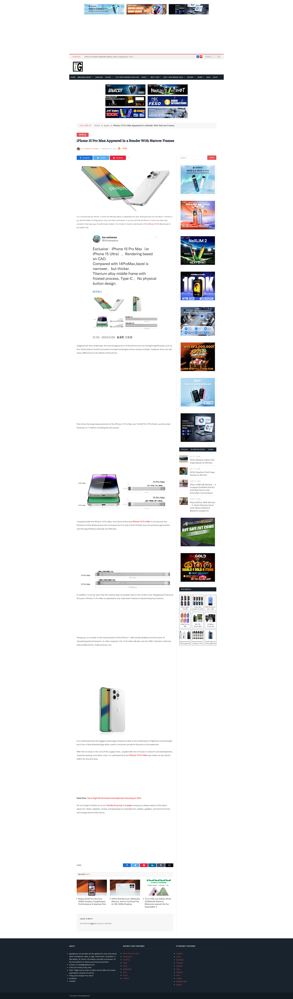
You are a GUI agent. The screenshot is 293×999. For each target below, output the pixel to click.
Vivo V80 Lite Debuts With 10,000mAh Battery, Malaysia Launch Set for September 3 (158, 902)
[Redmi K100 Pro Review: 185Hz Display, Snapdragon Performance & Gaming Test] (92, 888)
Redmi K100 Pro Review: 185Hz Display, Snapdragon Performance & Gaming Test (92, 901)
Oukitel (179, 978)
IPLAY (125, 975)
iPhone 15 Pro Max (142, 521)
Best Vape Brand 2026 (173, 77)
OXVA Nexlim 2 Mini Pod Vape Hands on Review (202, 461)
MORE (199, 77)
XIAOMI (210, 449)
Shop (215, 77)
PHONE (108, 77)
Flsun (178, 969)
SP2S (125, 972)
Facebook (73, 978)
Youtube (72, 981)
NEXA (125, 966)
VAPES (143, 77)
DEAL (208, 77)
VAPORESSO (127, 957)
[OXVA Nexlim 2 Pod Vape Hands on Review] (183, 471)
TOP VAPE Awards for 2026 (127, 77)
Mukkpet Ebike (181, 981)
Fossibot (179, 963)
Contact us (73, 965)
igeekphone (85, 996)
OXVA (125, 963)
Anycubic (179, 972)
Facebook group (114, 805)
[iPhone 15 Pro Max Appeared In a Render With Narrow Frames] (125, 187)
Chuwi (178, 957)
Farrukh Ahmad (91, 149)
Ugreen (179, 984)
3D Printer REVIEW (198, 449)
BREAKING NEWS (84, 77)
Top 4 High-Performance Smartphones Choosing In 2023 (114, 798)
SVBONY (179, 954)
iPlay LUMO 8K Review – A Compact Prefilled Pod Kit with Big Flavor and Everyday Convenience (203, 488)
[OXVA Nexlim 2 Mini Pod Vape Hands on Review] (183, 458)
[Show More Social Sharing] (128, 158)
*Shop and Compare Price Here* (81, 976)
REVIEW (190, 77)
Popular (184, 449)
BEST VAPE (155, 77)
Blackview (180, 960)
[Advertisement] (146, 34)
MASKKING (127, 969)
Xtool (178, 975)
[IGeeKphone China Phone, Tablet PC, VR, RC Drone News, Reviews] (78, 67)
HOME (72, 77)
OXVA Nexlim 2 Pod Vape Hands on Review (202, 473)
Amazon (99, 77)
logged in (93, 923)
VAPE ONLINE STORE (131, 954)
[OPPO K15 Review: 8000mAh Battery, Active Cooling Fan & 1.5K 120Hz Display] (125, 888)
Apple (82, 134)
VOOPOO (126, 960)
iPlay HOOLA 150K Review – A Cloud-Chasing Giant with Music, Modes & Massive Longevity (202, 506)
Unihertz (179, 966)
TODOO (126, 978)
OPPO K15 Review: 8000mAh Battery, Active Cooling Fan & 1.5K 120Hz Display (110, 57)
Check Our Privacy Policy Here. (80, 967)
